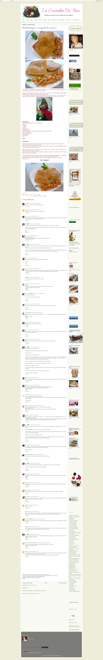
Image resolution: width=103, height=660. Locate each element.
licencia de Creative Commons (36, 652)
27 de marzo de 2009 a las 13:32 (33, 216)
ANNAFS (26, 339)
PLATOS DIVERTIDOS (73, 559)
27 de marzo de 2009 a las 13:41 (34, 244)
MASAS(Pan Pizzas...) (73, 548)
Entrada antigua (62, 583)
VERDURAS (71, 590)
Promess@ (27, 268)
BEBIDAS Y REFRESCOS (73, 516)
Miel (26, 258)
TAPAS (70, 587)
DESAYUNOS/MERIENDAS (74, 532)
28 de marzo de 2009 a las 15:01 (36, 394)
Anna (26, 244)
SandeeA (26, 203)
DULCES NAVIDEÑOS (73, 535)
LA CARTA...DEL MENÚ (73, 546)
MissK (26, 415)
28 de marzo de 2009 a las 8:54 (33, 377)
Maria (26, 377)
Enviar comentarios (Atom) (32, 585)
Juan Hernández (28, 312)
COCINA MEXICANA (72, 528)
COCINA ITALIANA (72, 522)
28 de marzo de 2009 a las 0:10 (34, 347)
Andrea (26, 551)
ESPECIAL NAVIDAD (73, 539)
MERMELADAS (72, 552)
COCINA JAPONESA (72, 527)
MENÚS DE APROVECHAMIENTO (73, 550)
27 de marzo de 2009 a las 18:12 (34, 277)
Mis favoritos (61, 20)
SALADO (70, 583)
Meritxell (26, 322)
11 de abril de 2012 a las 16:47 (33, 551)
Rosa (26, 235)
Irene (26, 304)
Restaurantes (75, 20)
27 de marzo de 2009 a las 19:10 (37, 312)
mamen (26, 209)
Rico (26, 216)
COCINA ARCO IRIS (72, 520)
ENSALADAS (71, 536)
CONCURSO (71, 531)
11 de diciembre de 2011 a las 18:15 (43, 542)
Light (49, 20)
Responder (27, 206)
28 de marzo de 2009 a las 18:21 (34, 463)
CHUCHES (71, 519)
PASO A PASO (71, 553)
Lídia (26, 329)
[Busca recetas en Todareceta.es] (73, 622)
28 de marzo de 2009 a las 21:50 (33, 482)
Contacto (24, 22)
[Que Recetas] (72, 619)
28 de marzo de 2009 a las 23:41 (33, 496)
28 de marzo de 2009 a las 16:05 (33, 415)
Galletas (70, 540)
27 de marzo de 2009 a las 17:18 (32, 258)
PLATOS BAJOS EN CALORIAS (74, 556)
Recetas (35, 20)
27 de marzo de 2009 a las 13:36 (33, 235)
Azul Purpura (27, 394)
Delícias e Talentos (28, 405)
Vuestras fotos (54, 20)
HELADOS (71, 543)
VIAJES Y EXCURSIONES (74, 591)
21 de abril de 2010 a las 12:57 (34, 526)
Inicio (23, 20)
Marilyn (26, 283)
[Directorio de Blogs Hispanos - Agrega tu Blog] (75, 626)
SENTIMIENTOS (72, 586)
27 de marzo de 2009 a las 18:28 (39, 293)
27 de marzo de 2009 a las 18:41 (33, 304)
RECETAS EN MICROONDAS (74, 574)
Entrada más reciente (27, 583)
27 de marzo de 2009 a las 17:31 (35, 268)
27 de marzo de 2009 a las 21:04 (33, 329)
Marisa (26, 482)
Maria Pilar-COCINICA (29, 293)
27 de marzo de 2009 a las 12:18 (34, 203)
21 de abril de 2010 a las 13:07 (34, 534)
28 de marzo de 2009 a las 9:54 (34, 385)
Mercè (26, 496)
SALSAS (70, 584)
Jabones (70, 544)
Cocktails (70, 530)
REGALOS (71, 579)
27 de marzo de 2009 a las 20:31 (34, 322)
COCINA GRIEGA (72, 524)
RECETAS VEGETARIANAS (74, 578)
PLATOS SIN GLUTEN (73, 561)
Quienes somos (29, 20)
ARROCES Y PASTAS (73, 515)
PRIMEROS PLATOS (73, 569)
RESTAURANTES (72, 582)
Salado (44, 20)
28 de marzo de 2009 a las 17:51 (39, 454)
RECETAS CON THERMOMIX (74, 572)
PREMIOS (71, 568)
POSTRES (71, 564)
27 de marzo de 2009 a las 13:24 (34, 209)
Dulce (40, 20)
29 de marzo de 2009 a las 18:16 (33, 511)
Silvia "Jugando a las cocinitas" (31, 542)
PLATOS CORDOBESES (73, 558)
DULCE (70, 534)
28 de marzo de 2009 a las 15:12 (38, 405)
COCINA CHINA (72, 523)
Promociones (68, 20)
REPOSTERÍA (71, 580)
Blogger (59, 655)
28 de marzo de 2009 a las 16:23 (34, 424)
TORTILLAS (71, 588)
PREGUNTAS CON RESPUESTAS (72, 566)
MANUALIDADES (72, 547)
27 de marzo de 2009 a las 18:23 (34, 283)
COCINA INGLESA (72, 526)
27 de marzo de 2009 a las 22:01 (34, 339)
